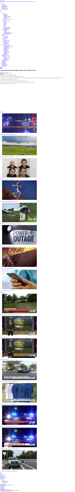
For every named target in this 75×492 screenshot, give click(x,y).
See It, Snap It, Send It (7, 16)
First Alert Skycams (6, 30)
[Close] (0, 11)
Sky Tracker (8, 1)
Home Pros (11, 1)
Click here (1, 490)
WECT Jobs (5, 18)
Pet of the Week (6, 49)
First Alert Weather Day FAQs (8, 32)
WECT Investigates (6, 21)
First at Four (5, 57)
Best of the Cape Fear (3, 1)
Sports (1, 475)
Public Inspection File (3, 484)
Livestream (5, 15)
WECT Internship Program (7, 19)
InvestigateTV (4, 63)
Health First (3, 7)
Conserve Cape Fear (6, 58)
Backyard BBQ (6, 43)
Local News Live (4, 60)
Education (5, 23)
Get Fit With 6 (6, 36)
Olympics (5, 39)
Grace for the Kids (17, 1)
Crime (5, 22)
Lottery (5, 26)
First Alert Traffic (4, 6)
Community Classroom (7, 47)
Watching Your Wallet (5, 64)
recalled (16, 76)
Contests (14, 1)
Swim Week (5, 48)
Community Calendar (5, 9)
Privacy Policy (2, 486)
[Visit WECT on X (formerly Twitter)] (2, 68)
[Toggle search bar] (0, 10)
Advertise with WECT (28, 1)
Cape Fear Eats (4, 41)
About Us (1, 478)
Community (3, 44)
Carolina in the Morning (7, 56)
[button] (7, 29)
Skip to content (2, 0)
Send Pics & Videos (5, 8)
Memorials (5, 54)
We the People (33, 1)
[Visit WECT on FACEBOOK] (0, 68)
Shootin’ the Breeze (6, 34)
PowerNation (4, 62)
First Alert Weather (4, 5)
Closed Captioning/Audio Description (5, 489)
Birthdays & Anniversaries (5, 55)
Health (3, 35)
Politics (5, 24)
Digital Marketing (4, 66)
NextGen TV (4, 61)
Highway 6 (5, 50)
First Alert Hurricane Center (7, 33)
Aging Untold (6, 37)
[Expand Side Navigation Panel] (1, 2)
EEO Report (2, 487)
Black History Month (7, 28)
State (4, 25)
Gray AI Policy (4, 65)
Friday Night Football (7, 40)
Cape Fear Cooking (6, 42)
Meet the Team (6, 14)
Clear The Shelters (6, 51)
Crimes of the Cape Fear (7, 27)
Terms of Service (2, 485)
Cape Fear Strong (6, 53)
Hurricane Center (22, 1)
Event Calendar (6, 46)
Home (3, 13)
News (3, 4)
